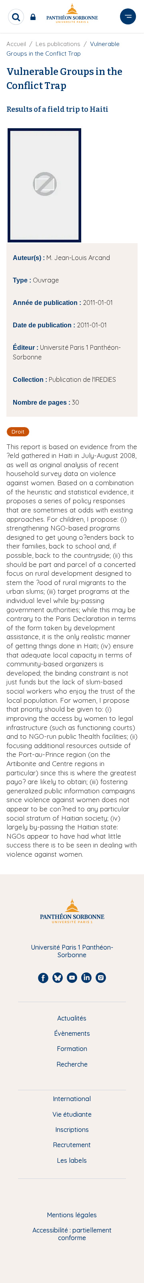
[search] (16, 17)
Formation (72, 1048)
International (72, 1098)
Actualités (71, 1018)
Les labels (72, 1160)
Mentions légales (72, 1214)
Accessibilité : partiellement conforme (72, 1234)
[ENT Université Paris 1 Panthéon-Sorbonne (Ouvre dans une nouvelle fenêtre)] (34, 16)
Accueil (16, 44)
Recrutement (72, 1144)
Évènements (72, 1033)
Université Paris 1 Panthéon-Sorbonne (72, 951)
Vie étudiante (72, 1114)
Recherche (72, 1064)
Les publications (58, 44)
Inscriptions (72, 1129)
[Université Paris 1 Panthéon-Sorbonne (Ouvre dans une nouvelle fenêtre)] (72, 14)
